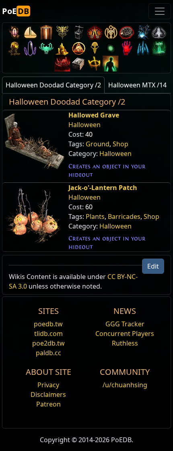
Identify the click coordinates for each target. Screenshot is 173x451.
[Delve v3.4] (62, 48)
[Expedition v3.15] (78, 32)
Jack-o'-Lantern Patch (102, 187)
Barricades (124, 216)
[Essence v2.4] (143, 48)
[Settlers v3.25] (30, 32)
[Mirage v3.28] (14, 32)
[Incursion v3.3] (78, 48)
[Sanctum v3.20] (46, 32)
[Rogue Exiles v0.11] (111, 63)
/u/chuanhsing (125, 384)
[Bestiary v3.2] (94, 48)
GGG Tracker (124, 324)
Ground (97, 144)
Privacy (48, 384)
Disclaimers (48, 394)
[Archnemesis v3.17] (62, 32)
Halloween (84, 124)
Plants (95, 216)
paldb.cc (48, 352)
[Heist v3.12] (127, 32)
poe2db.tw (48, 343)
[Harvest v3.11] (143, 32)
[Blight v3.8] (14, 48)
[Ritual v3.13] (111, 32)
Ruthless (125, 343)
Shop (120, 144)
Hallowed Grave (93, 115)
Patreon (48, 404)
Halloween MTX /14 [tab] (137, 85)
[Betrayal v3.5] (46, 48)
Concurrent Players (124, 333)
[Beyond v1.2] (62, 63)
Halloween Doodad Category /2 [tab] (53, 85)
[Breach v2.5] (127, 48)
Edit (153, 266)
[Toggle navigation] (159, 11)
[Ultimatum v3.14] (94, 32)
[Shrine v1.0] (94, 63)
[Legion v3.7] (30, 48)
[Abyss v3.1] (111, 48)
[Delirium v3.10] (159, 32)
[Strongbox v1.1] (78, 63)
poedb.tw (48, 324)
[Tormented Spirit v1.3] (159, 48)
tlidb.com (48, 333)
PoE (15, 11)
